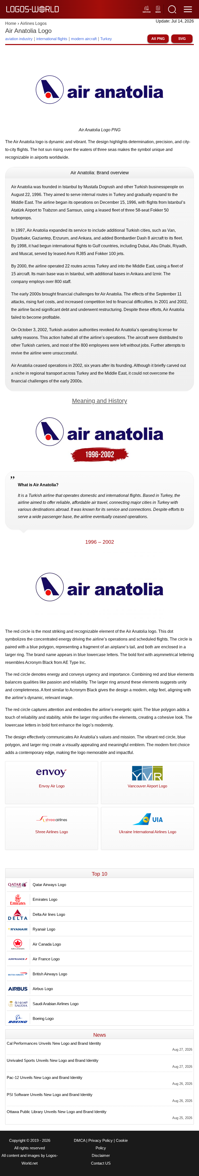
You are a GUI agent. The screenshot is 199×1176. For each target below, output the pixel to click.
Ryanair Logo (44, 929)
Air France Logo (46, 959)
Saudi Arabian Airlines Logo (56, 1003)
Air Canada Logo (47, 944)
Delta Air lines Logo (49, 914)
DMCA (79, 1140)
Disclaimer (101, 1155)
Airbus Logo (43, 988)
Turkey (106, 39)
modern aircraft (84, 39)
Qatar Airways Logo (49, 884)
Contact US (101, 1163)
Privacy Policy (100, 1140)
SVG (182, 39)
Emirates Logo (45, 899)
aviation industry (19, 39)
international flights (51, 39)
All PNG (158, 39)
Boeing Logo (43, 1018)
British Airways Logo (50, 974)
